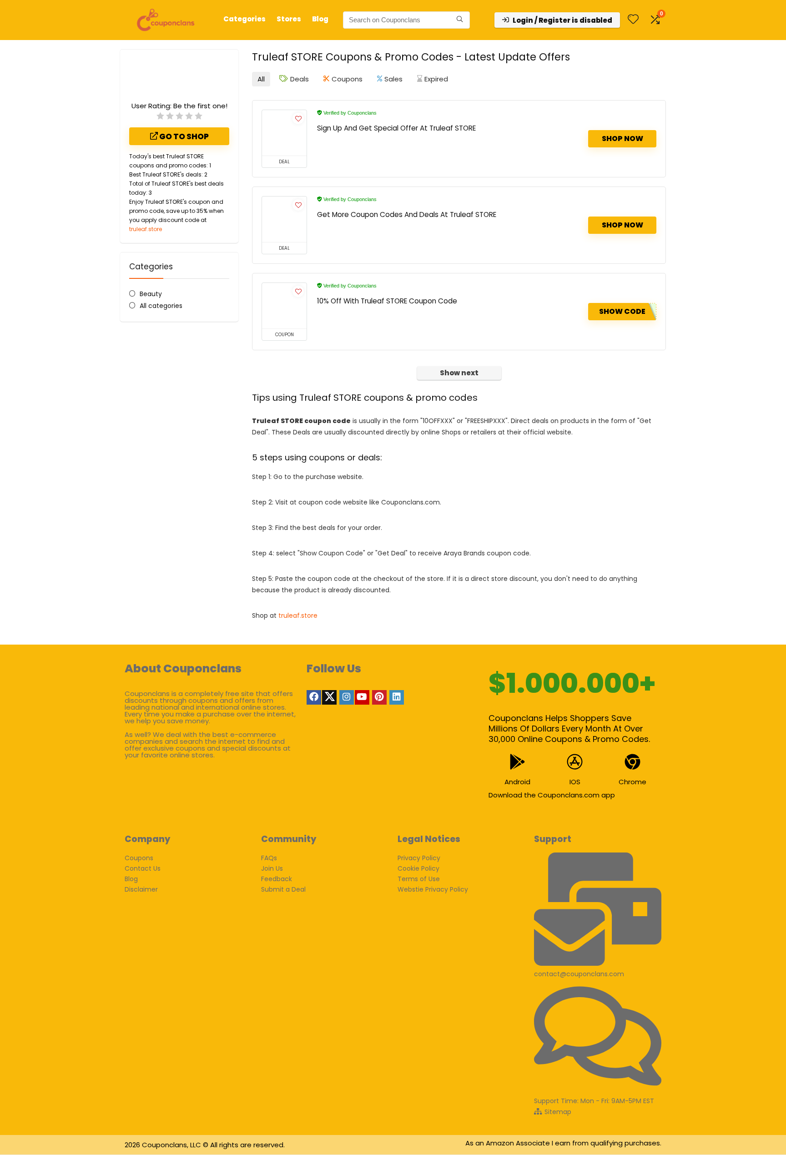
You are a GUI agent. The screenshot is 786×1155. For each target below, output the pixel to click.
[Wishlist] (633, 19)
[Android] (517, 762)
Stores (289, 19)
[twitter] (329, 697)
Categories (244, 19)
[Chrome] (632, 762)
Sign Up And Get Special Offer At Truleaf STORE (396, 128)
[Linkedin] (396, 697)
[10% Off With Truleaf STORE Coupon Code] (284, 305)
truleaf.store (145, 229)
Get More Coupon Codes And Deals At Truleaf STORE (406, 214)
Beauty (151, 293)
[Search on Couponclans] (459, 20)
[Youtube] (362, 697)
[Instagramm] (346, 697)
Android (517, 782)
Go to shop (183, 136)
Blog (320, 19)
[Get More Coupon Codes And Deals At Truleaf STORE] (284, 219)
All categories (161, 305)
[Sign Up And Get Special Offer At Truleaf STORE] (284, 133)
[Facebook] (314, 697)
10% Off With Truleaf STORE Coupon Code (387, 301)
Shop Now (622, 138)
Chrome (632, 782)
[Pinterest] (379, 697)
